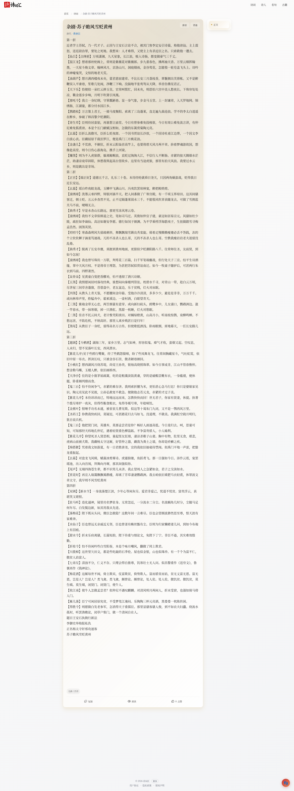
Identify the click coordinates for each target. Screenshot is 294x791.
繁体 (155, 781)
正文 (216, 24)
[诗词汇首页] (13, 5)
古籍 (284, 4)
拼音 (184, 25)
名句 (274, 4)
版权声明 (160, 785)
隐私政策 (147, 785)
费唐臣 (76, 33)
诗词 (253, 4)
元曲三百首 (73, 691)
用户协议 (134, 785)
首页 (66, 13)
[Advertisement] (147, 662)
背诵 (195, 25)
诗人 (263, 4)
